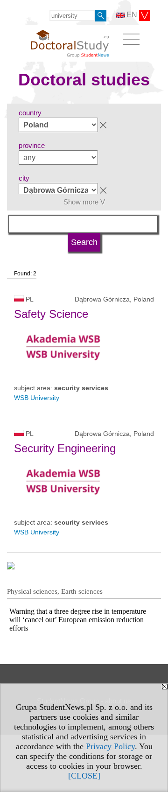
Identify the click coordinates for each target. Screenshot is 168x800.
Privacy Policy (110, 746)
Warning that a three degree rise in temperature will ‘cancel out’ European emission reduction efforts (77, 619)
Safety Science (51, 314)
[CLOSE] (84, 775)
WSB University (36, 397)
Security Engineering (65, 448)
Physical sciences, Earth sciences (55, 591)
